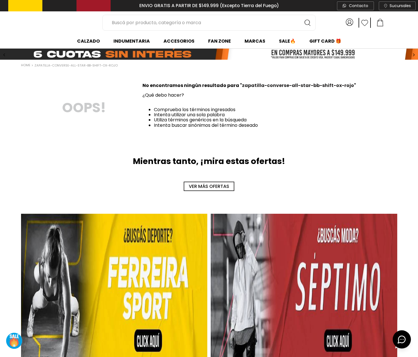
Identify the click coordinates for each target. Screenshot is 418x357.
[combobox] (209, 23)
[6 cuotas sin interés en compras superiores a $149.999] (209, 54)
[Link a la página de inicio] (26, 65)
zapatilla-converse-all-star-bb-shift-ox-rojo (76, 65)
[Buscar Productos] (308, 23)
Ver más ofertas (209, 186)
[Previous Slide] (4, 54)
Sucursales (400, 6)
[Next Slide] (414, 54)
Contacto (358, 6)
